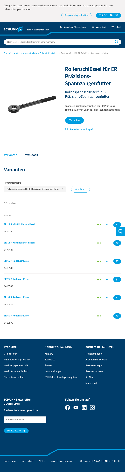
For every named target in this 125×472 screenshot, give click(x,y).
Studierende (91, 383)
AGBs (41, 461)
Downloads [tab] (30, 155)
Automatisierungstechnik (17, 359)
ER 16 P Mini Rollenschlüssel (19, 243)
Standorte (50, 359)
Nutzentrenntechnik (14, 377)
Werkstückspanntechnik (16, 371)
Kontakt (49, 354)
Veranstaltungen (53, 371)
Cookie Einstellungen (61, 461)
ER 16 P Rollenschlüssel (16, 261)
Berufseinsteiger (94, 365)
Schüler (89, 377)
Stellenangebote (94, 354)
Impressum (10, 461)
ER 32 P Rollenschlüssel (16, 297)
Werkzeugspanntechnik (26, 53)
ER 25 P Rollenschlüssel (16, 279)
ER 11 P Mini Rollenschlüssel (19, 224)
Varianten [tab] (74, 120)
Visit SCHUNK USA (108, 15)
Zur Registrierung (16, 430)
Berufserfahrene (94, 371)
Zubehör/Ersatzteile (49, 53)
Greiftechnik (10, 354)
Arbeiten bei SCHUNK (96, 359)
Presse (48, 365)
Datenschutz (27, 461)
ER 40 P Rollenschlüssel (16, 316)
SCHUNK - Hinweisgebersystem (61, 377)
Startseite (8, 53)
